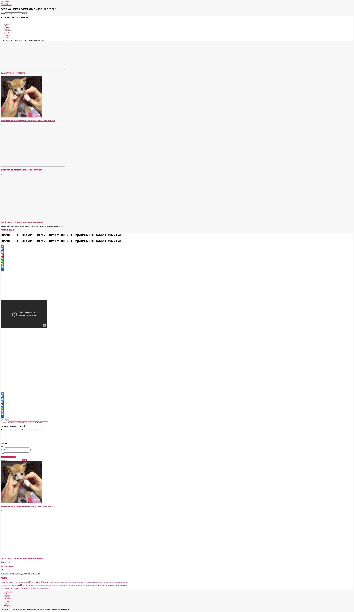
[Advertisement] (64, 286)
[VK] (64, 246)
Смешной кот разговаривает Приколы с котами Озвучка (24, 422)
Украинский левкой (75, 585)
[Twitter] (64, 252)
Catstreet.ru (6, 5)
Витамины (10, 582)
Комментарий (5, 443)
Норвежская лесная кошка (108, 582)
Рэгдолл (43, 585)
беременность (92, 585)
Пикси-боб (3, 585)
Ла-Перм (66, 582)
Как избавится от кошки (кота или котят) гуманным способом (28, 121)
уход (49, 588)
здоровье (114, 585)
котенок (6, 588)
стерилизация (40, 588)
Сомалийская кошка (59, 585)
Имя (3, 446)
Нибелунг (100, 582)
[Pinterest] (64, 255)
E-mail (3, 450)
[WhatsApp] (64, 261)
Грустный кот (17, 582)
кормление (124, 585)
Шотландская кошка (83, 585)
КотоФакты (52, 582)
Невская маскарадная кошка (92, 582)
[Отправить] (64, 269)
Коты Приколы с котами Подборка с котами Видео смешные (28, 421)
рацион (34, 588)
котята (11, 588)
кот (2, 588)
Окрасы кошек (7, 566)
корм (119, 585)
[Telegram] (64, 266)
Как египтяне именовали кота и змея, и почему (21, 170)
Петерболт (125, 582)
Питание (8, 585)
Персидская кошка (118, 582)
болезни (100, 584)
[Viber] (64, 264)
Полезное (25, 585)
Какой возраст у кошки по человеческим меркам (22, 222)
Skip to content (5, 1)
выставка (108, 585)
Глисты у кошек (7, 230)
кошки (21, 588)
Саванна (47, 585)
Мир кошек (81, 582)
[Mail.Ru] (64, 258)
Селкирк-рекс (52, 585)
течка (45, 588)
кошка (16, 588)
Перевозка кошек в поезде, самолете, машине (20, 574)
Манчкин (71, 582)
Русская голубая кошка (36, 585)
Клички (44, 582)
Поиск (3, 13)
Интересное (35, 582)
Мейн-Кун (75, 582)
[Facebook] (64, 249)
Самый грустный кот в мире (13, 73)
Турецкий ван (67, 585)
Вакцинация (4, 582)
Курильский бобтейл (59, 582)
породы (27, 587)
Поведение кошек (15, 585)
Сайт (2, 453)
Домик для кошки (25, 582)
